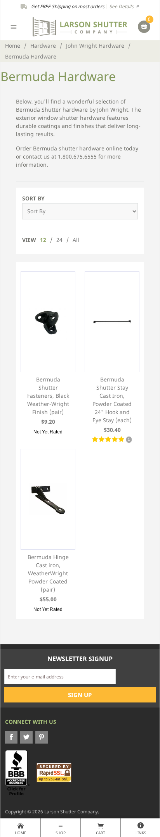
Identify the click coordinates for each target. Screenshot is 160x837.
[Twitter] (26, 737)
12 (43, 239)
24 (59, 239)
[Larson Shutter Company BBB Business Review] (20, 772)
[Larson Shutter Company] (80, 26)
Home (12, 45)
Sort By (33, 198)
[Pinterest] (41, 737)
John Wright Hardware (95, 45)
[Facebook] (11, 737)
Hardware (43, 45)
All (76, 239)
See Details (122, 6)
